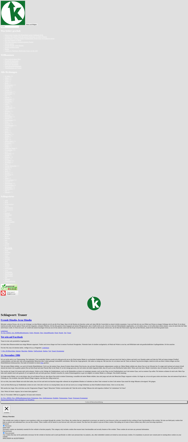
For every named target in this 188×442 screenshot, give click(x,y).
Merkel (7, 236)
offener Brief (9, 141)
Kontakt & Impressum (11, 61)
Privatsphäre (8, 150)
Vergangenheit (9, 185)
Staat (6, 169)
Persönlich (8, 143)
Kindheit (55, 398)
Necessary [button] (6, 424)
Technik (7, 173)
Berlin (6, 202)
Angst (6, 80)
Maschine (8, 134)
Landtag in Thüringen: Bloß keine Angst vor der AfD (21, 51)
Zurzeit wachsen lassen (12, 47)
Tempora (7, 266)
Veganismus (8, 183)
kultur (6, 129)
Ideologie (7, 115)
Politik (7, 146)
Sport (6, 261)
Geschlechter (8, 218)
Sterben (45, 351)
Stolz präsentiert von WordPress (24, 400)
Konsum (7, 123)
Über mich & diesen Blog (13, 59)
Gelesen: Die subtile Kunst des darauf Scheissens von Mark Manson (26, 37)
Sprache (7, 167)
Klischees (7, 227)
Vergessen (76, 398)
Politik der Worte (10, 148)
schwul (7, 258)
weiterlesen (4, 331)
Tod (6, 176)
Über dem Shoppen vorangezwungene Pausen (19, 42)
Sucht (6, 171)
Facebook (7, 213)
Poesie (7, 145)
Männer (7, 238)
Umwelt (7, 182)
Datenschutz (8, 92)
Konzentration (9, 125)
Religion (7, 157)
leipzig (7, 232)
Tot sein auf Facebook (12, 337)
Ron (19, 333)
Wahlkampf (8, 187)
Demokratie (8, 94)
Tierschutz (8, 175)
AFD (6, 200)
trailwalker (8, 268)
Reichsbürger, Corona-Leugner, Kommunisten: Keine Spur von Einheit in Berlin (29, 38)
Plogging (7, 245)
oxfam (7, 244)
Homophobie (8, 220)
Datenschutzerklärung (11, 63)
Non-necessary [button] (7, 431)
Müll (6, 240)
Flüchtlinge (8, 101)
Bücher (7, 88)
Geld (6, 104)
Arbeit (7, 81)
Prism (6, 250)
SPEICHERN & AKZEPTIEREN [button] (13, 438)
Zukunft (7, 192)
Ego (6, 95)
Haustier (51, 333)
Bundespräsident (9, 204)
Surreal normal (9, 44)
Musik (7, 138)
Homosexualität (9, 222)
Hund (56, 333)
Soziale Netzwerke (10, 166)
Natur (6, 139)
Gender (7, 106)
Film (41, 363)
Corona (7, 90)
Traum (7, 178)
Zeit (6, 190)
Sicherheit (8, 162)
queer (6, 152)
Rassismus (8, 153)
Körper (7, 127)
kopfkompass (23, 398)
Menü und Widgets (31, 24)
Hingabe (7, 111)
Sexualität (8, 160)
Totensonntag (63, 398)
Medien (7, 136)
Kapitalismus (9, 120)
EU (6, 211)
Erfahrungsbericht (9, 209)
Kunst (6, 131)
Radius (7, 49)
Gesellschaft (8, 108)
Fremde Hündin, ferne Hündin (14, 45)
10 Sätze (7, 76)
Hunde (61, 333)
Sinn (6, 164)
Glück (7, 109)
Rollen (7, 159)
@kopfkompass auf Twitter (13, 68)
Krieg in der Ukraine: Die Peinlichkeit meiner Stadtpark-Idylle (24, 35)
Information (8, 116)
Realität (7, 155)
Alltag (7, 78)
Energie (7, 97)
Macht (7, 132)
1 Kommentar (60, 351)
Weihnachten (9, 189)
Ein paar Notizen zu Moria (13, 40)
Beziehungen (9, 85)
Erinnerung (8, 99)
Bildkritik (8, 87)
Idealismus (7, 223)
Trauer (69, 333)
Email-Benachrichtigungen (13, 66)
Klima (7, 122)
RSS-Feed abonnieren (11, 64)
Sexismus (7, 259)
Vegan (6, 270)
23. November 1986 (10, 355)
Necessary (8, 426)
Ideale (6, 113)
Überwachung (9, 180)
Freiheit (7, 102)
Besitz (7, 83)
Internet (7, 118)
